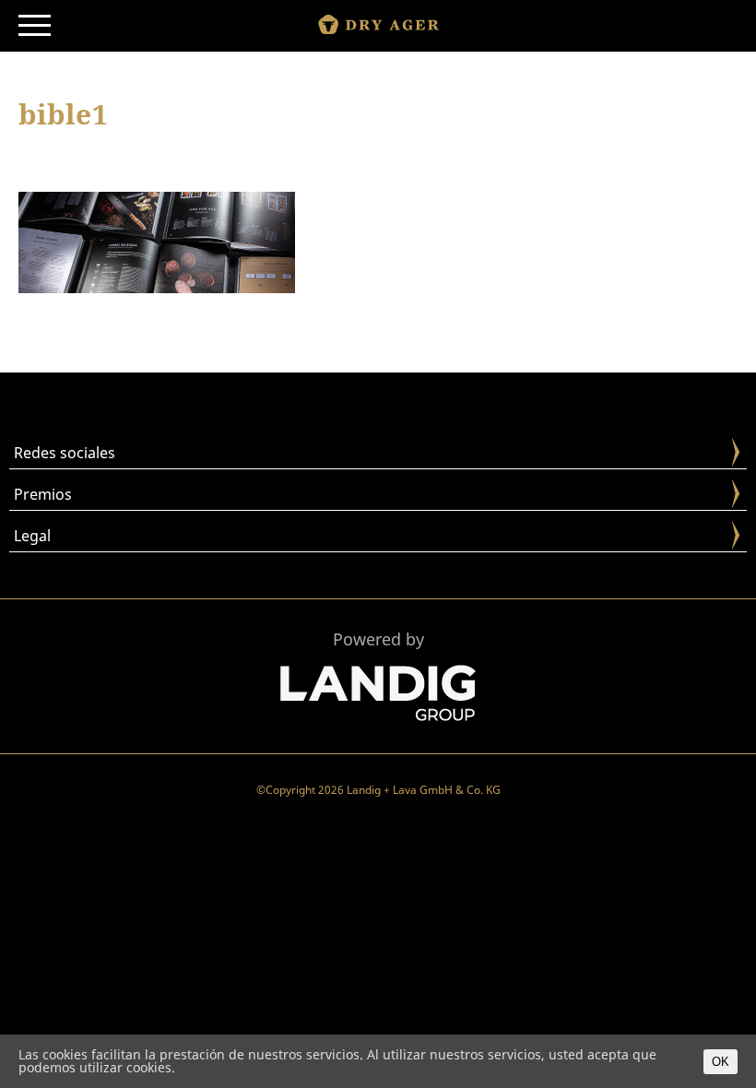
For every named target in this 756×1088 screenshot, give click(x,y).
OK (720, 1062)
